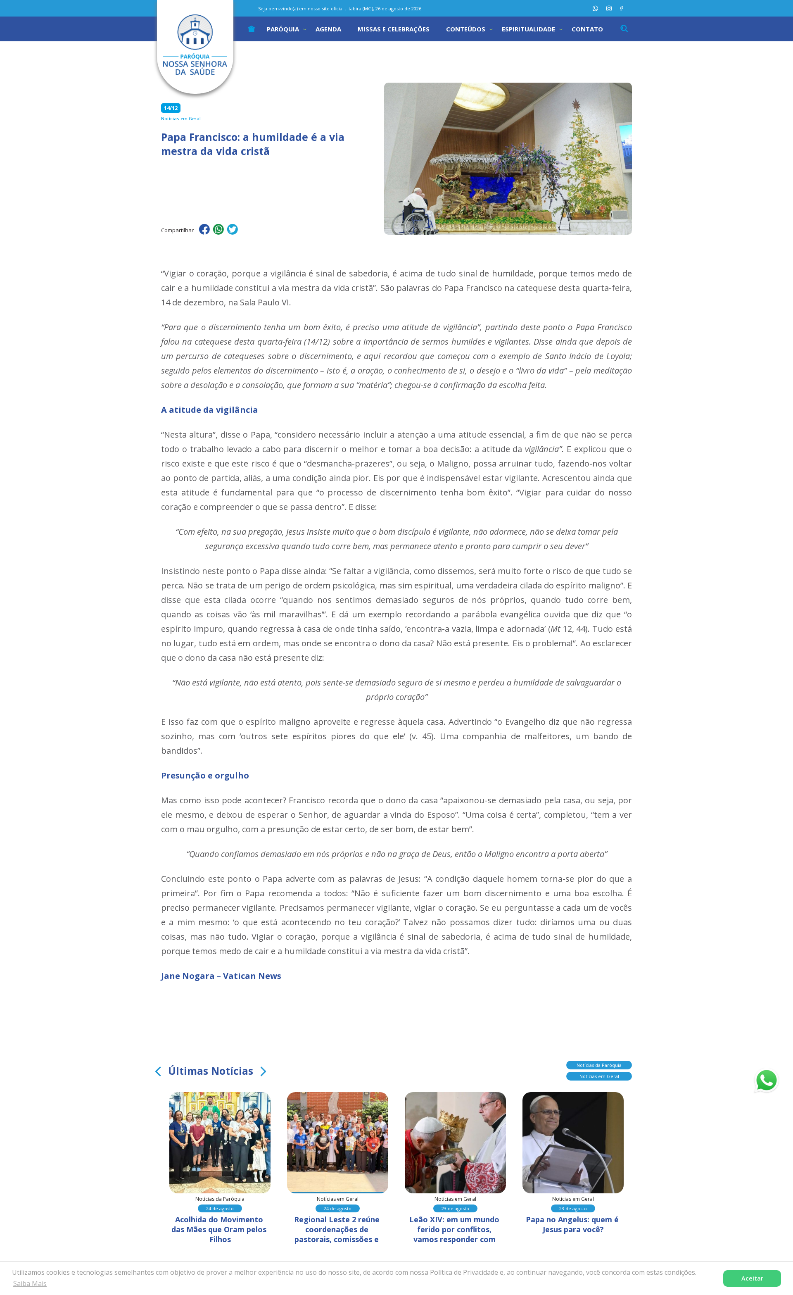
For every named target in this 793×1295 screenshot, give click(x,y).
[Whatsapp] (595, 8)
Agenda (328, 29)
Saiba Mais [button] (30, 1283)
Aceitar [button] (752, 1278)
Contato (587, 29)
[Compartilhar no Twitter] (232, 230)
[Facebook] (621, 8)
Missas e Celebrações (394, 29)
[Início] (251, 29)
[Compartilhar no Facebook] (204, 230)
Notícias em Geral (599, 1076)
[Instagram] (609, 8)
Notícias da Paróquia (599, 1065)
